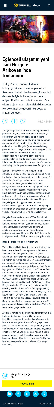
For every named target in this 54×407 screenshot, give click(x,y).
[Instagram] (44, 394)
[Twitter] (27, 394)
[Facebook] (18, 394)
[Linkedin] (10, 394)
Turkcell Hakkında (9, 403)
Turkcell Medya (27, 5)
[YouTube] (36, 394)
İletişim (20, 403)
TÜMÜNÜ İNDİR (27, 383)
